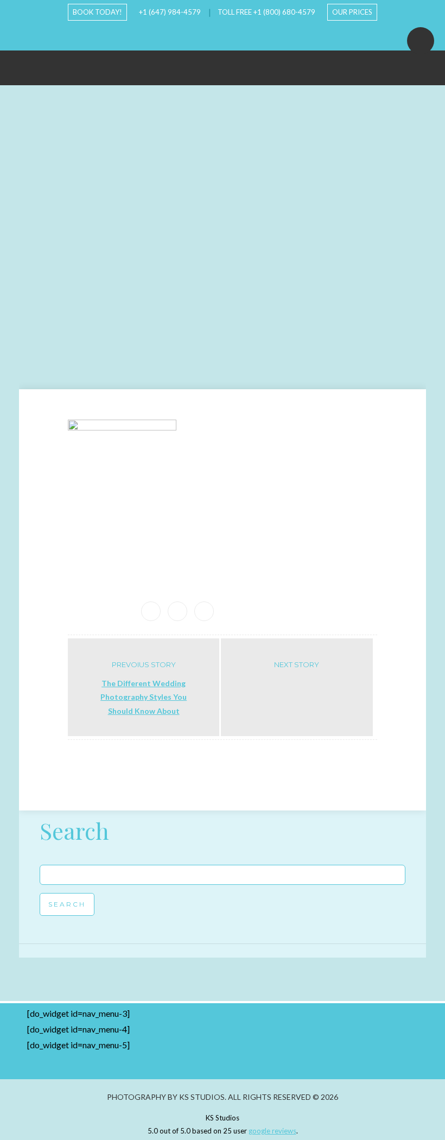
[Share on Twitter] (204, 611)
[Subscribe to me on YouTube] (214, 35)
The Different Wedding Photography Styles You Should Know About (143, 697)
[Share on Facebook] (177, 611)
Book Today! (97, 12)
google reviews (272, 1130)
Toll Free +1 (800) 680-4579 (266, 12)
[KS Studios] (222, 62)
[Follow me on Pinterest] (248, 35)
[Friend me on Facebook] (196, 35)
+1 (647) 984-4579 (170, 12)
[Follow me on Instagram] (231, 35)
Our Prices (352, 12)
